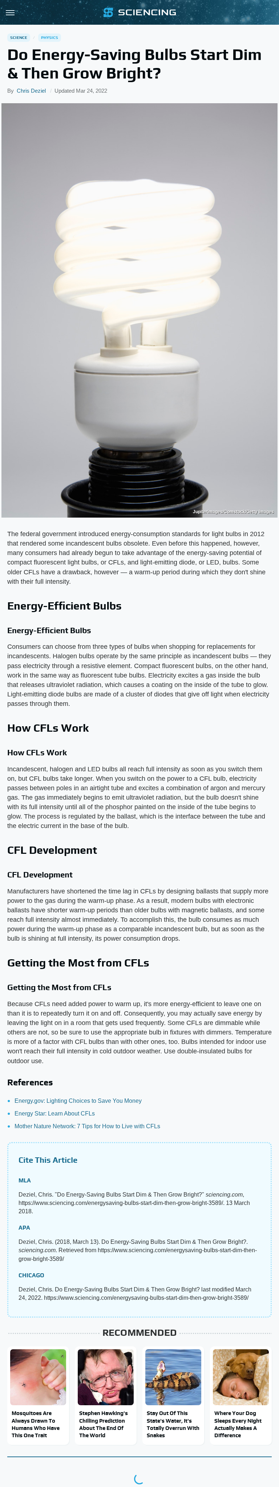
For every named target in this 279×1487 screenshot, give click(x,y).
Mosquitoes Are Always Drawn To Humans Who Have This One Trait (36, 1424)
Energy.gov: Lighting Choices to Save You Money (78, 1101)
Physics (49, 37)
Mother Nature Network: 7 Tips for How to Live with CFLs (87, 1126)
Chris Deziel (31, 91)
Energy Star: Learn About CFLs (55, 1113)
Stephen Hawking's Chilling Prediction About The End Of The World (103, 1424)
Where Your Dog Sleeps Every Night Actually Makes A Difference (238, 1424)
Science (18, 37)
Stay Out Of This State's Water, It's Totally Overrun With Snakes (173, 1424)
